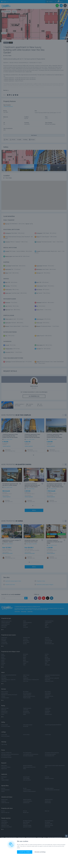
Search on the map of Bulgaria (11, 837)
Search (2, 837)
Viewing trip (39, 837)
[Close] (66, 836)
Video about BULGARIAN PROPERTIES (55, 837)
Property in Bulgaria (21, 837)
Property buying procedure (31, 837)
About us (44, 837)
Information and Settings (40, 852)
